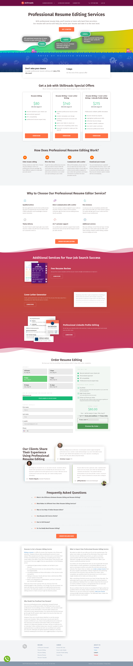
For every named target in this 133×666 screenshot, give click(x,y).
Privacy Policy (104, 416)
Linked (96, 652)
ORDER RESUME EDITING (66, 241)
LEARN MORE (56, 276)
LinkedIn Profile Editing (62, 652)
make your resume (100, 591)
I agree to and (93, 416)
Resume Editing (42, 652)
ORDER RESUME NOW (66, 536)
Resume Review (42, 655)
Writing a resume (28, 552)
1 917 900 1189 (94, 3)
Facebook (96, 647)
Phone (24, 428)
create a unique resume (99, 569)
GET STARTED (66, 29)
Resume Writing (42, 650)
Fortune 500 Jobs (60, 647)
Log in (103, 3)
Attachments (26, 395)
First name (26, 407)
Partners (90, 663)
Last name (26, 414)
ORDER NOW (36, 136)
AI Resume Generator (43, 647)
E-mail (24, 421)
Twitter (95, 650)
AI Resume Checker (64, 3)
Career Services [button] (47, 3)
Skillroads (27, 3)
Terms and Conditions (91, 416)
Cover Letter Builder (61, 650)
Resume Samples (42, 657)
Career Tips (76, 3)
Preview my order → (92, 426)
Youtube (96, 655)
